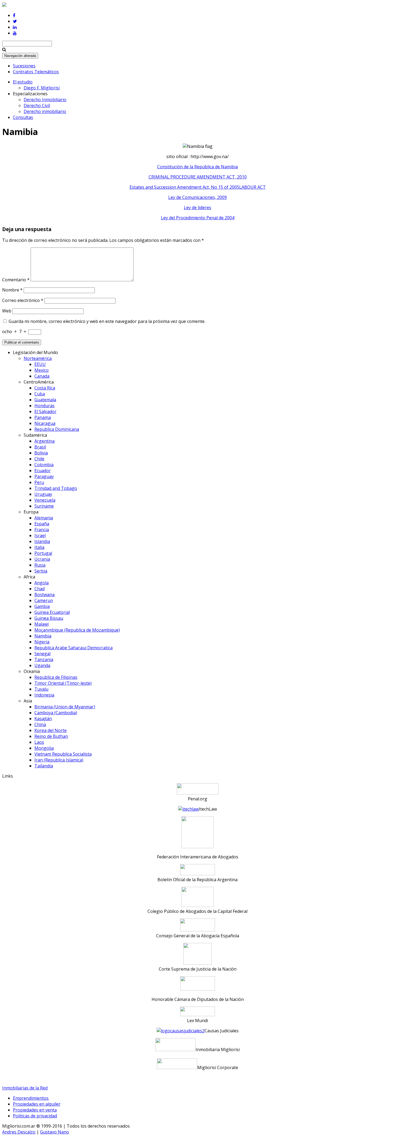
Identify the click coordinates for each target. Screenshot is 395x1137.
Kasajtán (43, 718)
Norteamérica (38, 358)
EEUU (40, 364)
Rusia (39, 565)
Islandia (42, 541)
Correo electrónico (22, 300)
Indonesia (44, 695)
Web (6, 311)
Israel (40, 535)
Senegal (42, 654)
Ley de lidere (196, 207)
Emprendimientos (31, 1098)
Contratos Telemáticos (36, 72)
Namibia (42, 636)
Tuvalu (41, 689)
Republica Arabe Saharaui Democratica (73, 648)
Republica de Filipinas (55, 677)
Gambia (42, 606)
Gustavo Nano (54, 1132)
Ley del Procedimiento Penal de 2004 (197, 218)
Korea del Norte (50, 730)
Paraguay (44, 476)
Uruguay (43, 494)
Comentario (16, 280)
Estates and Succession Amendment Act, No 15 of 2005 (184, 187)
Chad (39, 589)
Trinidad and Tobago (55, 488)
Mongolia (44, 748)
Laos (39, 742)
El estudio (23, 82)
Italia (39, 547)
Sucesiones (24, 66)
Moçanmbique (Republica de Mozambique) (77, 630)
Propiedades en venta (35, 1110)
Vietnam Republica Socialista (63, 754)
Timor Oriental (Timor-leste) (63, 683)
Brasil (40, 447)
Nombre (12, 290)
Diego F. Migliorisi (42, 88)
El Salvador (45, 411)
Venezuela (44, 500)
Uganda (42, 665)
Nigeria (41, 642)
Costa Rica (44, 388)
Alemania (43, 518)
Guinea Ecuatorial (52, 612)
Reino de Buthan (51, 736)
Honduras (44, 406)
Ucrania (42, 559)
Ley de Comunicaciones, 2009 (197, 197)
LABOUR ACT (252, 187)
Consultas (23, 117)
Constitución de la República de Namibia (197, 167)
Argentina (44, 441)
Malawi (41, 624)
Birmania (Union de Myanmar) (64, 707)
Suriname (44, 506)
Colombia (43, 465)
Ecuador (42, 470)
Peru (39, 482)
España (41, 524)
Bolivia (41, 453)
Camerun (43, 600)
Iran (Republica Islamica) (58, 760)
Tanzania (43, 659)
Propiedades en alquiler (36, 1104)
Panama (42, 417)
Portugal (43, 553)
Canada (41, 376)
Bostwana (44, 594)
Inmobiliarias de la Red (25, 1088)
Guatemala (45, 400)
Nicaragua (44, 423)
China (40, 724)
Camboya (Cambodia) (55, 713)
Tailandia (43, 766)
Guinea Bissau (48, 618)
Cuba (39, 394)
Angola (41, 583)
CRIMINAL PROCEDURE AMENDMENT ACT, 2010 (198, 177)
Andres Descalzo (18, 1132)
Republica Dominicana (56, 429)
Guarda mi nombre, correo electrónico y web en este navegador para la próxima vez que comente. (107, 321)
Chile (39, 459)
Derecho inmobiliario (45, 111)
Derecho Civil (37, 105)
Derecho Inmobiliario (45, 100)
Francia (41, 530)
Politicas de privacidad (35, 1116)
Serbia (40, 571)
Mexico (41, 370)
